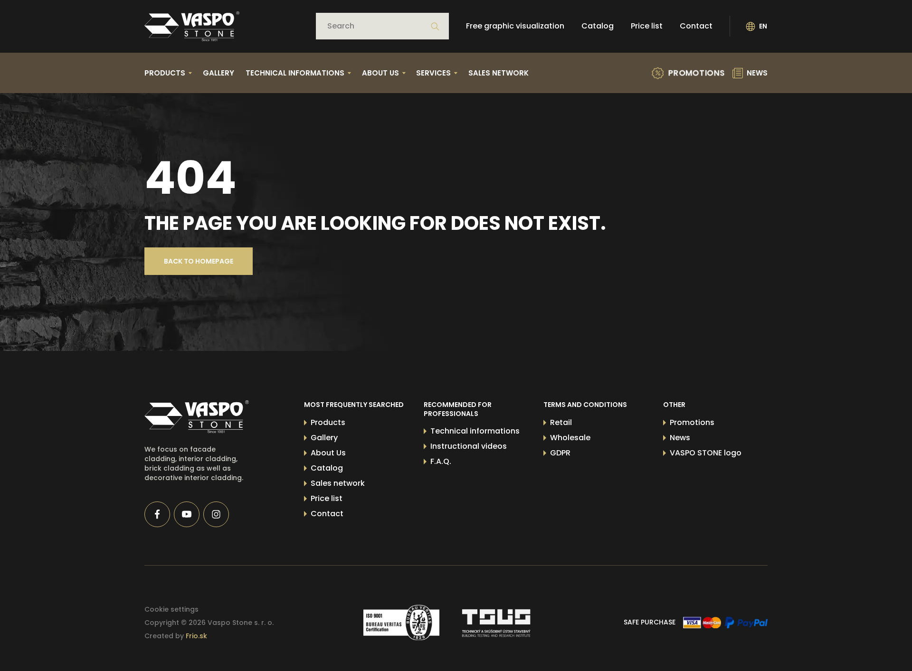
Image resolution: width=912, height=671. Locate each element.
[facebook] (157, 514)
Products (328, 422)
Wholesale (570, 437)
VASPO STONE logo (705, 452)
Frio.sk (196, 636)
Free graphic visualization (515, 26)
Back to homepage (198, 261)
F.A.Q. (440, 461)
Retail (561, 422)
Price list (647, 26)
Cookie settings (171, 609)
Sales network (498, 73)
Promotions (692, 422)
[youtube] (187, 514)
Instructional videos (468, 446)
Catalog (597, 26)
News (680, 437)
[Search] (435, 26)
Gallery (218, 73)
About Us (328, 452)
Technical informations (475, 430)
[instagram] (216, 514)
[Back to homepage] (191, 26)
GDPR (560, 452)
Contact (696, 26)
